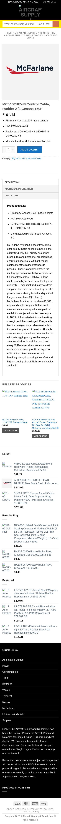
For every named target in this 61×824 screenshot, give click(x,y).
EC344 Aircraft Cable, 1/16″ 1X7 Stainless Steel (14, 421)
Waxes (6, 690)
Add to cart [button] (11, 430)
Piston (5, 665)
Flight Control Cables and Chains (26, 158)
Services (20, 809)
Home (9, 33)
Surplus (6, 720)
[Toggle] (57, 660)
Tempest (7, 696)
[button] (4, 12)
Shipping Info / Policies (40, 809)
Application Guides (12, 659)
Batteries (7, 684)
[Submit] (56, 24)
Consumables (10, 672)
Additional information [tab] (19, 189)
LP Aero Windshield (13, 714)
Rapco (6, 702)
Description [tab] (12, 182)
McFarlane (8, 708)
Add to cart (29, 149)
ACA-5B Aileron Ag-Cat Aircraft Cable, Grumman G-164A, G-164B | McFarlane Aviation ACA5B (45, 424)
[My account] (51, 12)
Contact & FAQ (31, 811)
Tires (5, 677)
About (10, 809)
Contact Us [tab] (11, 195)
